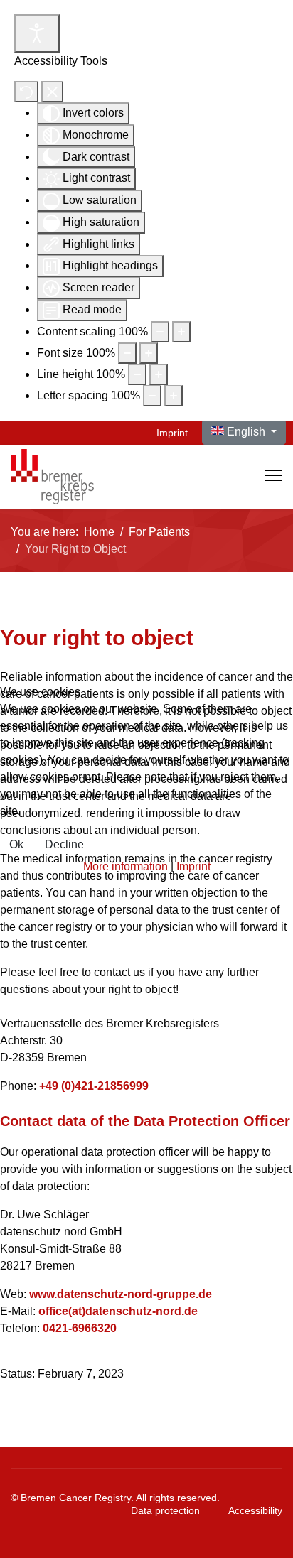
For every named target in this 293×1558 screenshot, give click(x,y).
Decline (64, 844)
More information (125, 866)
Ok (16, 844)
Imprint (193, 866)
